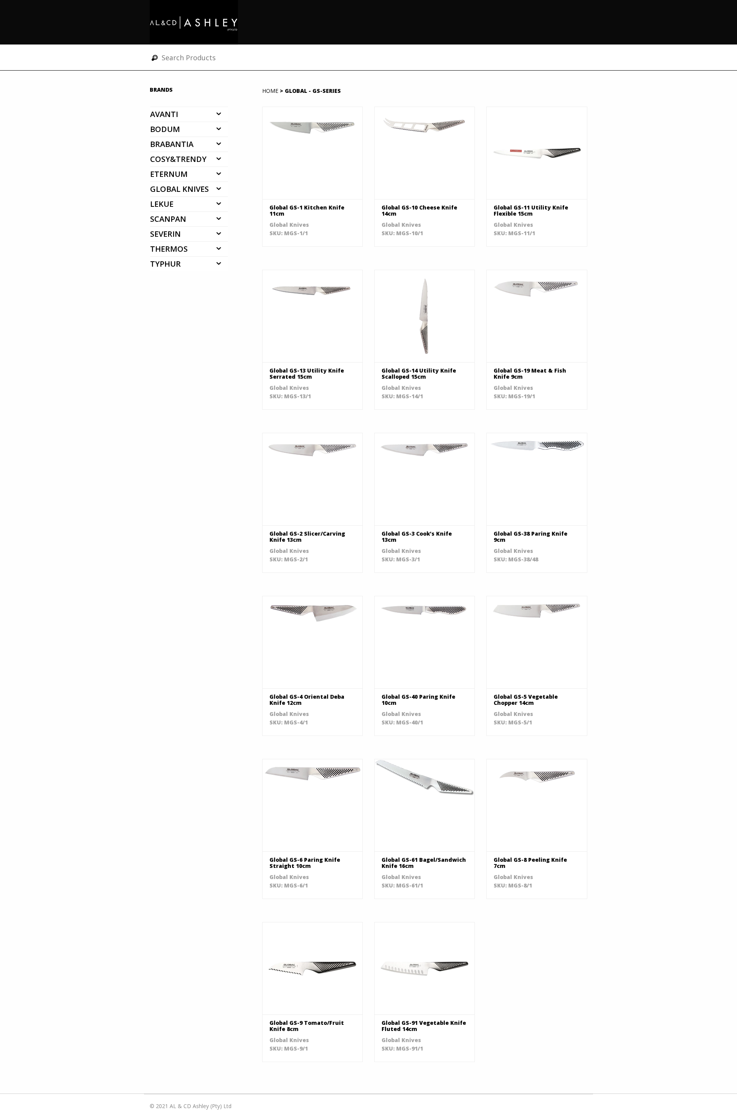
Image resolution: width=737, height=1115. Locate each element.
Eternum (169, 174)
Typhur (165, 264)
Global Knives (179, 189)
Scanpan (168, 219)
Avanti (164, 114)
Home (270, 90)
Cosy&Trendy (178, 159)
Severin (165, 234)
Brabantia (171, 144)
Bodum (165, 129)
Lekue (162, 204)
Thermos (169, 249)
